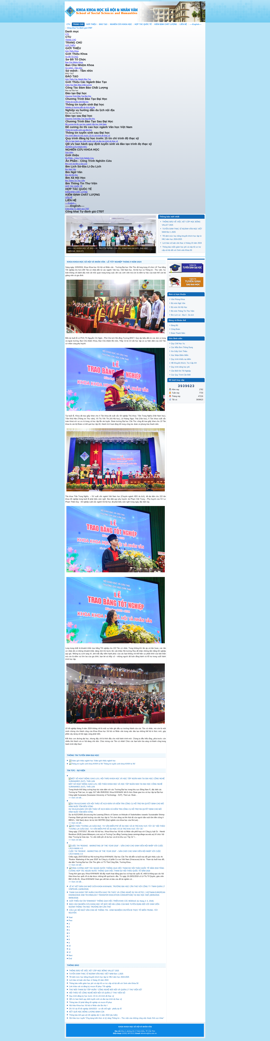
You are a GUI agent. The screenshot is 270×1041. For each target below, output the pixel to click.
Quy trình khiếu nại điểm (181, 359)
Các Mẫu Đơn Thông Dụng (182, 347)
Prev (70, 920)
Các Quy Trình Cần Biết (181, 375)
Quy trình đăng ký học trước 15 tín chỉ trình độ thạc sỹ (87, 135)
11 (69, 949)
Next (70, 955)
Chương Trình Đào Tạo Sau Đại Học (80, 119)
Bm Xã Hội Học (71, 175)
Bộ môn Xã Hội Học (179, 307)
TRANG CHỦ (78, 24)
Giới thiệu (69, 152)
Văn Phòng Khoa (178, 299)
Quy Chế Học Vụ (178, 343)
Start (71, 917)
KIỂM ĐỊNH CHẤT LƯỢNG (165, 24)
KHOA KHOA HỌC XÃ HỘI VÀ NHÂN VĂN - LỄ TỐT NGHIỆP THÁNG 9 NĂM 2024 (104, 262)
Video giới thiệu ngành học (105, 761)
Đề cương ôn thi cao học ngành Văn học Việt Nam (86, 124)
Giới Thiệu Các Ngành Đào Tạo (78, 79)
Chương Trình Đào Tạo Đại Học (78, 96)
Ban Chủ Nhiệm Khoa (74, 62)
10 (70, 946)
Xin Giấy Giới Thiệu (179, 351)
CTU (68, 24)
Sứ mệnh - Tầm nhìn (73, 68)
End (70, 958)
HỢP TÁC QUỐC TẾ (143, 24)
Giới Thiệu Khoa (72, 51)
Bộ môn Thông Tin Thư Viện (182, 311)
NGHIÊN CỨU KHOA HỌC (121, 24)
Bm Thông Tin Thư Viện (75, 181)
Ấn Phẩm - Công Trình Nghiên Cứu (79, 158)
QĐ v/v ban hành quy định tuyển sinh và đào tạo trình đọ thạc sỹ (91, 141)
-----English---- (195, 24)
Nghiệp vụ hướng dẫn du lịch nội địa (80, 107)
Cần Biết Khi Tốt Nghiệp (181, 371)
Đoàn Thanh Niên (178, 333)
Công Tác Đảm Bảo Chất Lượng (78, 85)
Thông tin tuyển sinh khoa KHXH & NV (119, 764)
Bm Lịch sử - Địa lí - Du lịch (182, 315)
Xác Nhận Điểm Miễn (179, 355)
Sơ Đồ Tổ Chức (71, 57)
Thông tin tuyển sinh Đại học (77, 102)
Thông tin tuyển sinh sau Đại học (78, 130)
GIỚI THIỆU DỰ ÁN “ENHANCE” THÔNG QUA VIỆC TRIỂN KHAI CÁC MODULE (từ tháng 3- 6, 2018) (111, 901)
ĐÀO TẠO (103, 24)
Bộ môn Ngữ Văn (178, 303)
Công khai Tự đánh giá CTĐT (79, 28)
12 (70, 952)
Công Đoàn (175, 329)
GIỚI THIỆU (91, 24)
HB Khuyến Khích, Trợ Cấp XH (184, 363)
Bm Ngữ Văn (70, 169)
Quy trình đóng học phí (180, 367)
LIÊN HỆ (183, 24)
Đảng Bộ (174, 325)
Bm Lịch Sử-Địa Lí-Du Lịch (76, 164)
